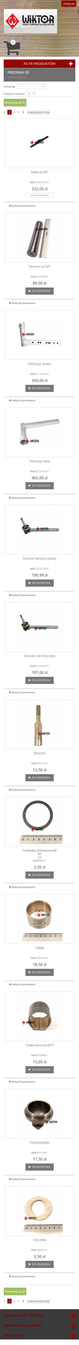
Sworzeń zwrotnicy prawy (39, 558)
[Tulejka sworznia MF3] (39, 1016)
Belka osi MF (39, 172)
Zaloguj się (68, 3)
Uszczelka (39, 1240)
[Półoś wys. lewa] (39, 432)
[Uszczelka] (39, 1211)
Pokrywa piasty (39, 1142)
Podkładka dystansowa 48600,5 (39, 854)
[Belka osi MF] (39, 143)
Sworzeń (39, 753)
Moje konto (13, 1335)
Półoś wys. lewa (39, 461)
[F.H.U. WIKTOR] (31, 21)
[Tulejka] (39, 919)
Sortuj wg (9, 86)
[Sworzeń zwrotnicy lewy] (39, 627)
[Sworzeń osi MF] (39, 238)
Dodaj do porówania (23, 205)
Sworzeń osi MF (39, 266)
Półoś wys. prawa (39, 364)
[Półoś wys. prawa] (39, 335)
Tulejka (39, 948)
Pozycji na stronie (14, 93)
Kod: (32, 182)
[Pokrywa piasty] (39, 1114)
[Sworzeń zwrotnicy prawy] (39, 530)
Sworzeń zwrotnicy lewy (39, 656)
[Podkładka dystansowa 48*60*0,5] (39, 822)
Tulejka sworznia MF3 (39, 1045)
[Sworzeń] (39, 724)
